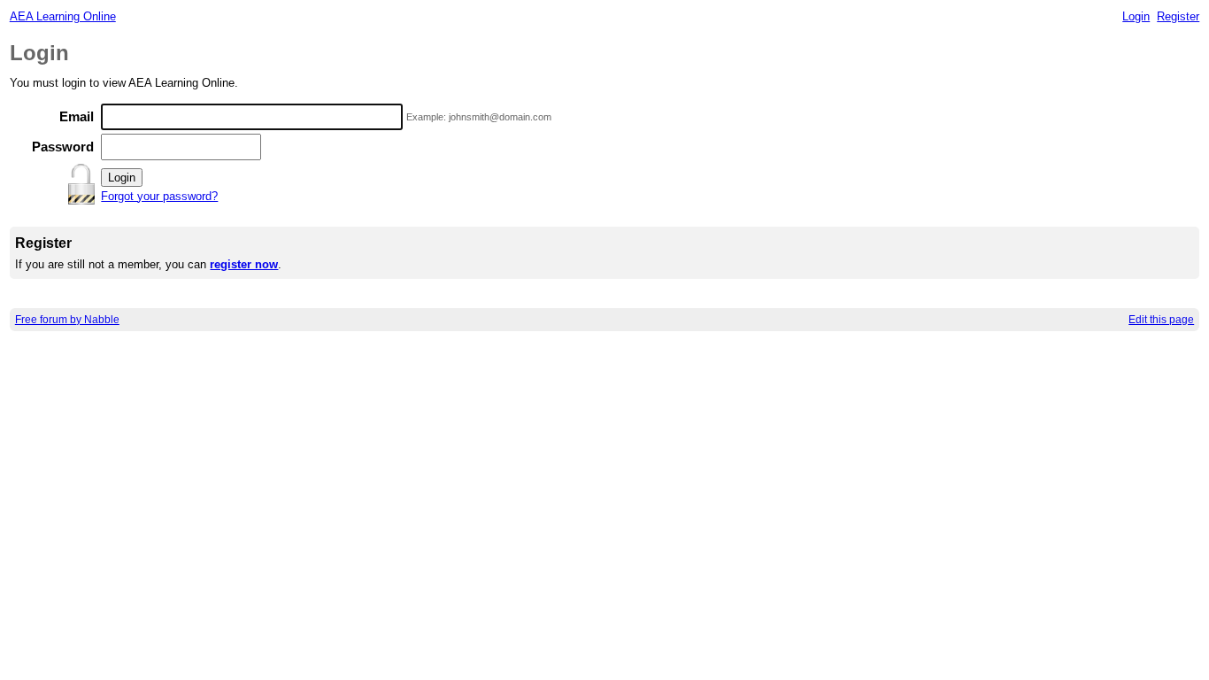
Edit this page (1161, 319)
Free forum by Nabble (67, 319)
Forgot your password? (159, 196)
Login (1136, 16)
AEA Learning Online (63, 16)
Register (1178, 16)
